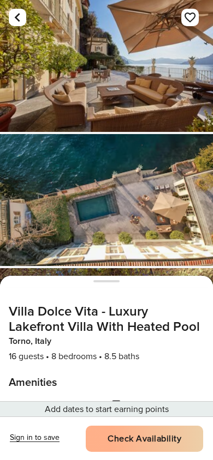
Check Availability (144, 438)
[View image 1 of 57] (106, 66)
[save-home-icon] (190, 17)
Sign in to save (35, 437)
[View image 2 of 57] (106, 200)
